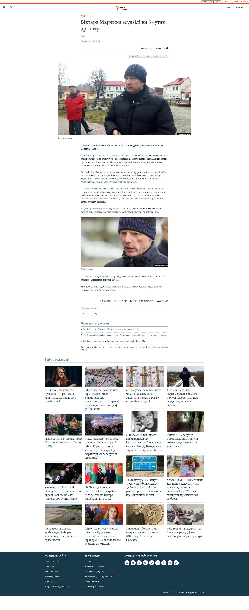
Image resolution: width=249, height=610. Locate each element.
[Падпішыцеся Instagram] (163, 562)
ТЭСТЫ (230, 8)
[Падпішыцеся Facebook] (133, 562)
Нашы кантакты (92, 582)
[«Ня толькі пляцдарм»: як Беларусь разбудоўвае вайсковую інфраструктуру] (185, 514)
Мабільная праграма (94, 572)
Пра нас (88, 562)
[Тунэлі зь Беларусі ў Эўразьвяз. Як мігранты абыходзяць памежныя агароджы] (185, 421)
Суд (83, 16)
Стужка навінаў (52, 562)
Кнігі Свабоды (51, 572)
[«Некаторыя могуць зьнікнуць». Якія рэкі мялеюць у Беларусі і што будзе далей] (63, 514)
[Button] (147, 48)
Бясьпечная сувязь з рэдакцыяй (99, 577)
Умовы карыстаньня (94, 586)
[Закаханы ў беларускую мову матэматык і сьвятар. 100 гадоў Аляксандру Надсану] (145, 514)
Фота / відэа (50, 582)
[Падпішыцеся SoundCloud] (157, 562)
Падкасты (49, 567)
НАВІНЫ (239, 8)
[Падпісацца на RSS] (176, 562)
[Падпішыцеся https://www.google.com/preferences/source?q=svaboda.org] (127, 562)
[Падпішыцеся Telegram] (170, 562)
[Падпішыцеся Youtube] (145, 562)
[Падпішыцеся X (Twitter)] (139, 562)
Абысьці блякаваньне (94, 567)
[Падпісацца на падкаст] (151, 562)
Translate (243, 2)
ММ (82, 36)
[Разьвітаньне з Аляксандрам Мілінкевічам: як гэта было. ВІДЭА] (63, 424)
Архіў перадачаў (52, 577)
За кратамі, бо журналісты (57, 586)
